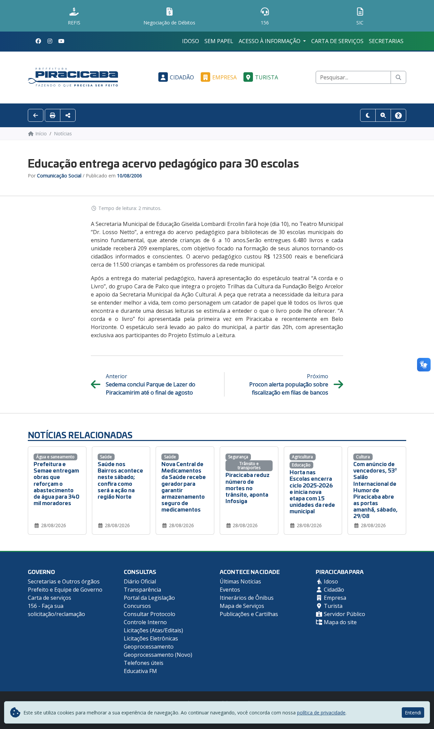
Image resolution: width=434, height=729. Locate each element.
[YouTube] (61, 41)
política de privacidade (321, 712)
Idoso (190, 41)
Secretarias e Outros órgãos (64, 581)
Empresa (224, 77)
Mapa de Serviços (242, 606)
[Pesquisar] (398, 77)
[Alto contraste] (368, 115)
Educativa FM (140, 671)
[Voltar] (35, 115)
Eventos (230, 589)
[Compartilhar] (68, 115)
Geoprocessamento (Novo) (158, 654)
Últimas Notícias (240, 581)
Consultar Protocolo (149, 614)
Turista (266, 77)
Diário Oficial (140, 581)
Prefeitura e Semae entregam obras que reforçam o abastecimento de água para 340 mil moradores (56, 483)
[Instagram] (50, 41)
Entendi (413, 712)
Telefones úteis (143, 663)
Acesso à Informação (270, 41)
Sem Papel (218, 41)
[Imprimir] (52, 115)
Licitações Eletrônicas (151, 638)
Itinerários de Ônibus (247, 597)
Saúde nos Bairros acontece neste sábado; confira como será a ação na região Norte (120, 480)
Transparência (142, 589)
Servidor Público (343, 614)
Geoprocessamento (149, 646)
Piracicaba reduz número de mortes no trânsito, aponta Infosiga (247, 487)
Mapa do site (339, 622)
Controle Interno (145, 622)
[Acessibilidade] (398, 115)
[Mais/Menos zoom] (383, 115)
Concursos (137, 606)
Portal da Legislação (149, 597)
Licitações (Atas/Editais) (153, 630)
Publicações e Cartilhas (249, 614)
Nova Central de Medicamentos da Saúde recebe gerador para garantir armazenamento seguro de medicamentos (183, 486)
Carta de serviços (337, 41)
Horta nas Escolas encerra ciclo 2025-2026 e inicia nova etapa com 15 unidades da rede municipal (312, 491)
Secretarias (386, 41)
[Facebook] (38, 41)
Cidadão (182, 77)
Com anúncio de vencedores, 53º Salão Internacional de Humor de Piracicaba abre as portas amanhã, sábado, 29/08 (375, 490)
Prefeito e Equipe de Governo (65, 589)
